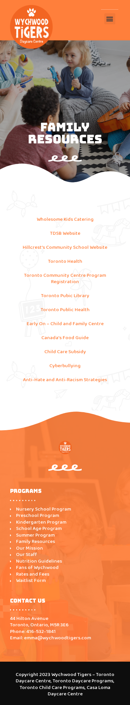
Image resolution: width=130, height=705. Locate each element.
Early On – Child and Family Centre (65, 324)
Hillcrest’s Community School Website (65, 247)
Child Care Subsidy (65, 352)
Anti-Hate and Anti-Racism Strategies (65, 380)
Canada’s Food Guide (65, 338)
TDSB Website (65, 233)
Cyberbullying (65, 366)
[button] (109, 18)
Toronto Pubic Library (65, 296)
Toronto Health (65, 261)
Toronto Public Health (65, 310)
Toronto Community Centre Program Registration (65, 278)
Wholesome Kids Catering (65, 219)
